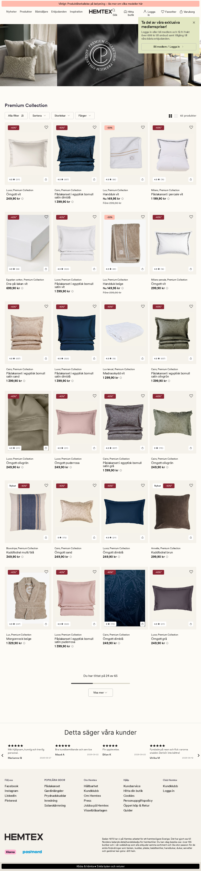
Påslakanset (52, 786)
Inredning (50, 800)
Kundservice (131, 786)
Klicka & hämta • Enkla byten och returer (101, 866)
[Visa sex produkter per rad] (175, 115)
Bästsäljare (41, 11)
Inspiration (76, 11)
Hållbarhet (91, 786)
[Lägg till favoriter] (46, 127)
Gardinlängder (54, 791)
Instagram (11, 791)
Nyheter (11, 11)
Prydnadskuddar (55, 796)
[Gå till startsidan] (100, 12)
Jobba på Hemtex (96, 805)
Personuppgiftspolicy (138, 800)
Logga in (168, 791)
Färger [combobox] (83, 115)
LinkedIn (10, 796)
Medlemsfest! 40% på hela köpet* (100, 3)
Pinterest (11, 800)
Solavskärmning (55, 805)
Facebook (11, 786)
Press (87, 800)
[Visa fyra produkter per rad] (170, 115)
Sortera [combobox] (37, 115)
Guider (128, 810)
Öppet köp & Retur (136, 805)
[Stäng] (194, 22)
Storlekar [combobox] (60, 115)
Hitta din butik (133, 791)
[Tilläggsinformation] (22, 199)
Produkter (26, 11)
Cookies (128, 796)
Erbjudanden (59, 11)
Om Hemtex (92, 796)
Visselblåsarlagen (95, 810)
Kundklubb (91, 791)
